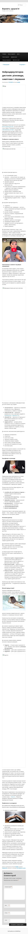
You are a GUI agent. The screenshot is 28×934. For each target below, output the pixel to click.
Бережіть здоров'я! (10, 8)
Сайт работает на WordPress (14, 931)
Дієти (18, 54)
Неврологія (4, 868)
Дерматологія (14, 57)
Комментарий (8, 887)
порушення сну (15, 415)
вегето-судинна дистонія (8, 126)
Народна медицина (6, 60)
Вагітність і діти (16, 60)
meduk (18, 82)
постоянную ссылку (21, 868)
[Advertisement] (14, 38)
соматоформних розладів (8, 129)
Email (7, 913)
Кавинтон (13, 796)
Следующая (22, 64)
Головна (4, 54)
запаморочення (8, 415)
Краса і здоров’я (11, 54)
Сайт (6, 920)
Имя (7, 905)
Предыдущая (5, 64)
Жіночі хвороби (5, 57)
